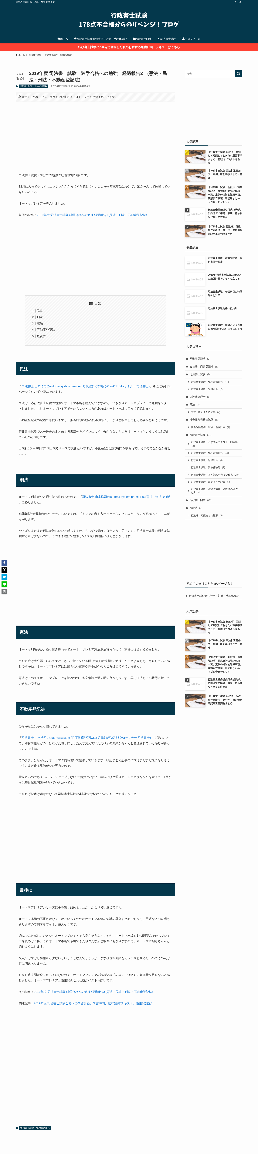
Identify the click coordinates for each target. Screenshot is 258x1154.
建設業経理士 (200, 396)
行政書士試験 (200, 434)
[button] (4, 563)
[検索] (239, 2)
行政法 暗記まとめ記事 (206, 515)
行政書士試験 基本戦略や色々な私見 (215, 474)
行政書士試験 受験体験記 (208, 467)
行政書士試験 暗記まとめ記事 (210, 482)
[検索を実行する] (238, 73)
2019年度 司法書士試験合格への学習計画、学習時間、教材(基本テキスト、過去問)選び (93, 1003)
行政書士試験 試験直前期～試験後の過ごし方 (214, 491)
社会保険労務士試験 (204, 419)
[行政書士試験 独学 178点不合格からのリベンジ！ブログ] (129, 20)
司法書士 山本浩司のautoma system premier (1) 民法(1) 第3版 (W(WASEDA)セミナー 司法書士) (86, 386)
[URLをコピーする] (4, 591)
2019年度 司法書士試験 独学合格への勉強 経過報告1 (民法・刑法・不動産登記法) (92, 215)
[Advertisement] (95, 134)
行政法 (196, 507)
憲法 (40, 323)
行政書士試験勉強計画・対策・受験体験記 (214, 595)
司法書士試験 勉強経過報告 (33, 86)
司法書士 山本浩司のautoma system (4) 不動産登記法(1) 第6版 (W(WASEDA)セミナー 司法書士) (86, 737)
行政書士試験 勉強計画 (206, 460)
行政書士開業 (200, 500)
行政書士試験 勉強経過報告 (210, 452)
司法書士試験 (200, 374)
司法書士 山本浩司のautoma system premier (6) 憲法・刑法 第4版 (126, 496)
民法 (40, 310)
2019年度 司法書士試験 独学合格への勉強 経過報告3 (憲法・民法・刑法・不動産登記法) (93, 991)
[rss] (235, 2)
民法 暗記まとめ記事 (205, 412)
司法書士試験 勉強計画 (206, 389)
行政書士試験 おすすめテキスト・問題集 (214, 444)
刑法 (40, 317)
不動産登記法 (46, 329)
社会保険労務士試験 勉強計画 (210, 427)
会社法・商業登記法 (204, 366)
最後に (41, 336)
